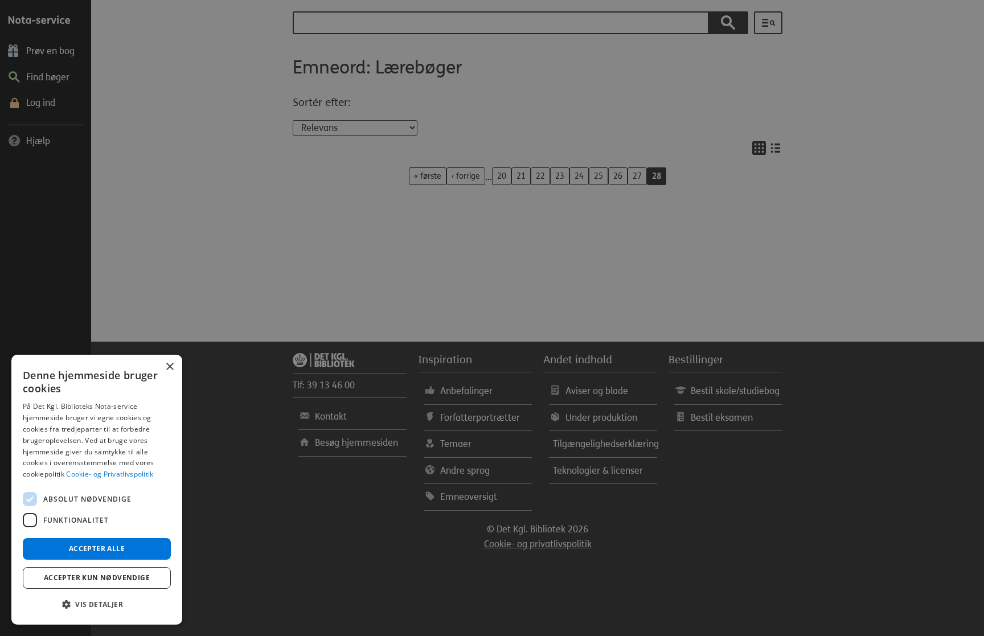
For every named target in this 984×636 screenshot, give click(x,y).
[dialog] (96, 490)
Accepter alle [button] (97, 548)
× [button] (169, 367)
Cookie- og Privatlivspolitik (109, 474)
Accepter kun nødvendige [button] (97, 577)
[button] (97, 604)
